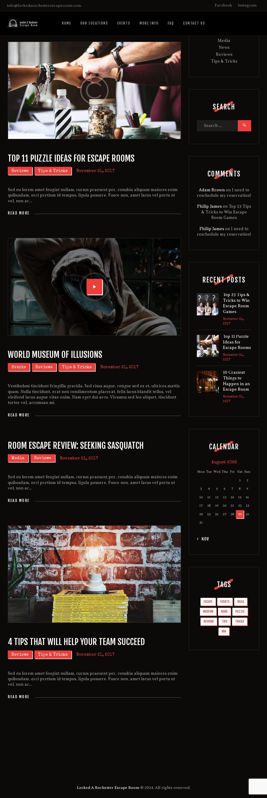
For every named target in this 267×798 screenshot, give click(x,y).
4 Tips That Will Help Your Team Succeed (76, 642)
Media (18, 458)
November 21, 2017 (95, 171)
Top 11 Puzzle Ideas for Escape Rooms (71, 158)
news (224, 611)
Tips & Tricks (53, 171)
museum (208, 611)
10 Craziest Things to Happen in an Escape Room (236, 381)
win (224, 631)
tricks (239, 621)
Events (18, 367)
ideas (240, 602)
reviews (209, 621)
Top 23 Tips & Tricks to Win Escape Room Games (226, 212)
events (224, 602)
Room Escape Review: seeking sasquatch (76, 445)
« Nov (203, 539)
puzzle (240, 611)
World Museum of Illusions (55, 354)
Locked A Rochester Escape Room (108, 787)
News (224, 47)
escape (208, 602)
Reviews (19, 171)
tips (224, 621)
